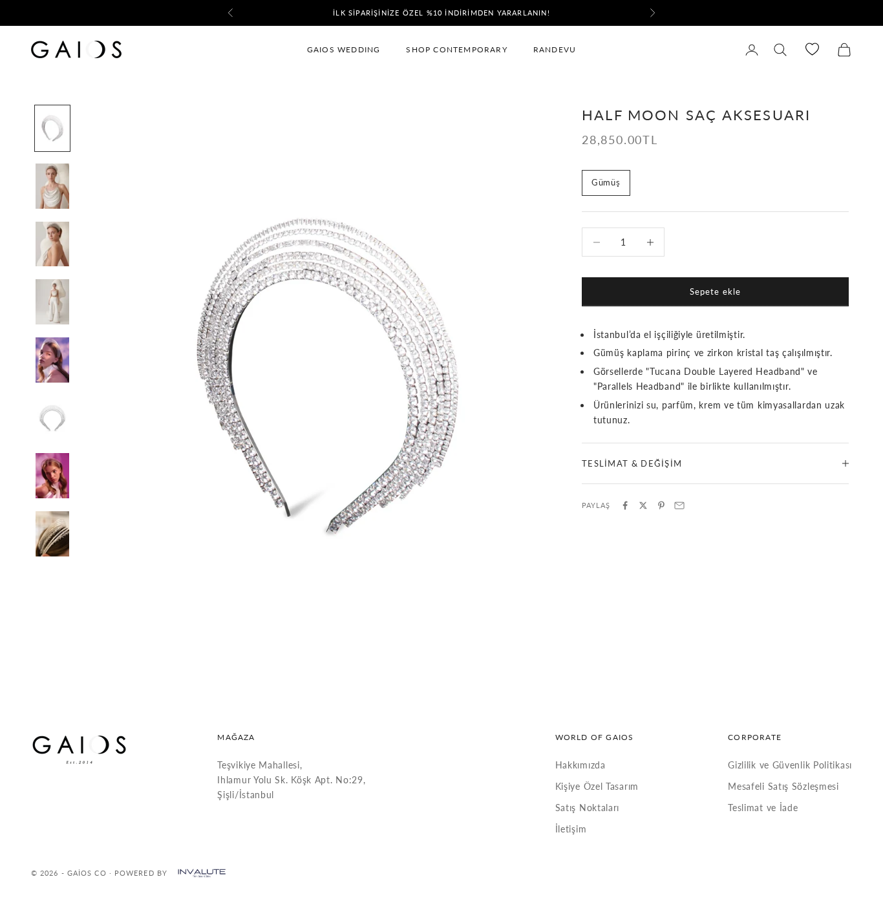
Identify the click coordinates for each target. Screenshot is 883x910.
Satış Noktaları (587, 807)
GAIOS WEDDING (344, 49)
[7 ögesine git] (52, 476)
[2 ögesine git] (52, 186)
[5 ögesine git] (52, 360)
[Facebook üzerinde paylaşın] (625, 505)
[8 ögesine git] (52, 534)
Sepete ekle (715, 291)
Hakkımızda (580, 764)
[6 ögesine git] (52, 418)
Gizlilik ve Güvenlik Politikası (790, 764)
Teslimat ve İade (763, 807)
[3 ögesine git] (52, 244)
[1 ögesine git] (52, 129)
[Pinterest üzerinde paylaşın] (661, 505)
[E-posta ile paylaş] (679, 505)
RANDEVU (554, 49)
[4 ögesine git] (52, 302)
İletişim (571, 828)
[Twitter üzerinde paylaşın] (643, 505)
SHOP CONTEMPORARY (456, 49)
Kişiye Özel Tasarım (597, 786)
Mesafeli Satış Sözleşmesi (783, 786)
